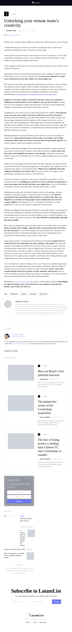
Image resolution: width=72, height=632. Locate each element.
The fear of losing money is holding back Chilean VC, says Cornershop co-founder (50, 447)
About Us (28, 622)
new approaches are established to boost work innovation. (36, 94)
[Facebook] (20, 576)
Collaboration (14, 294)
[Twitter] (14, 576)
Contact (35, 622)
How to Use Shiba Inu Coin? (20, 343)
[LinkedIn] (17, 576)
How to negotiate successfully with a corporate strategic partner (14, 555)
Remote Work (43, 294)
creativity (24, 294)
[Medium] (23, 576)
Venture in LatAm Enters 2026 (14, 549)
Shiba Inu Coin (16, 334)
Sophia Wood (44, 379)
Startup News (42, 622)
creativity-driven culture (22, 282)
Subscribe (19, 501)
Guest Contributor (45, 417)
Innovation (33, 294)
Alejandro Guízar (11, 30)
